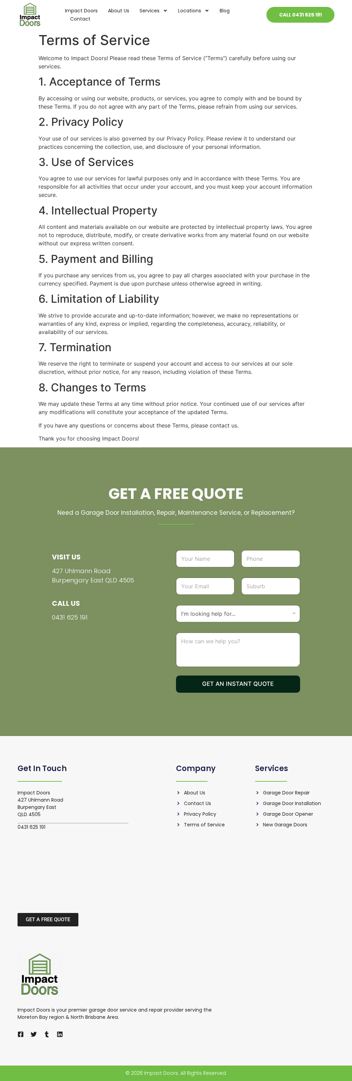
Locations (189, 10)
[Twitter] (34, 1034)
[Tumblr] (47, 1034)
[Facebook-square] (21, 1034)
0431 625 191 (70, 617)
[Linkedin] (60, 1034)
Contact (80, 18)
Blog (225, 10)
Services (150, 10)
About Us (118, 10)
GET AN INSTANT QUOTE (238, 683)
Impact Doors (81, 10)
